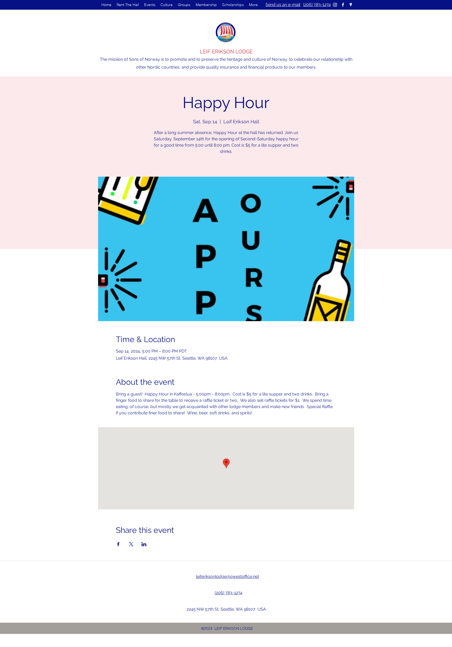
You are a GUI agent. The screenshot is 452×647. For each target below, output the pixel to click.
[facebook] (343, 4)
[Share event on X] (131, 544)
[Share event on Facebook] (118, 544)
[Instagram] (335, 4)
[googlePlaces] (350, 4)
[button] (150, 4)
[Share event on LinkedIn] (144, 544)
